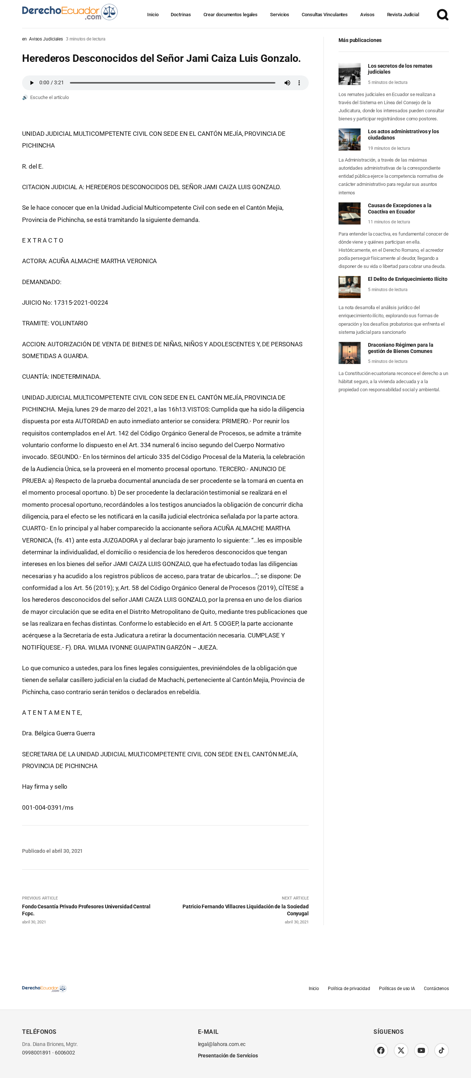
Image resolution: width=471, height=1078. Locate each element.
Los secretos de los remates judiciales (400, 69)
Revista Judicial (403, 14)
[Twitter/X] (401, 1050)
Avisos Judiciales (46, 39)
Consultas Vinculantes (325, 14)
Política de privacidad (349, 988)
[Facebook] (380, 1050)
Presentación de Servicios (228, 1055)
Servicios (279, 14)
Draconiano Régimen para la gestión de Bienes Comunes (400, 348)
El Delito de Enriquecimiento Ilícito (407, 279)
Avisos (367, 14)
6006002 (65, 1053)
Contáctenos (436, 988)
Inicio (152, 14)
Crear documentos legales (230, 14)
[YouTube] (421, 1050)
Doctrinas (181, 14)
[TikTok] (441, 1050)
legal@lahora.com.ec (221, 1044)
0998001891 (36, 1053)
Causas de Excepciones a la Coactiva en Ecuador (399, 208)
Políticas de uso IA (397, 988)
